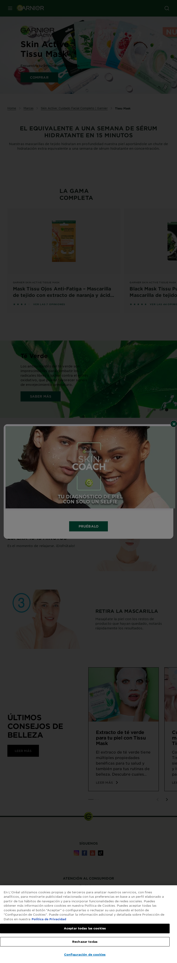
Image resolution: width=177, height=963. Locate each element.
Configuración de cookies (85, 954)
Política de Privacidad (49, 919)
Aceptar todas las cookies (85, 928)
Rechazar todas (84, 941)
